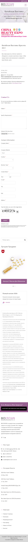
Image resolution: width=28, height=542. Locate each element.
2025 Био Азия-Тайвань (7, 479)
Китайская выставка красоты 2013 (14, 18)
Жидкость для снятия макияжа (9, 389)
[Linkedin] (5, 437)
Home (5, 16)
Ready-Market (20, 539)
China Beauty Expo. (17, 83)
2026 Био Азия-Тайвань (7, 472)
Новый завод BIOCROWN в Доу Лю (10, 485)
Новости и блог (11, 16)
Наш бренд (6, 522)
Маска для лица (12, 384)
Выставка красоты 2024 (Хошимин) (11, 498)
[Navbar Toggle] (25, 4)
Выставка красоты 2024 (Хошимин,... (11, 492)
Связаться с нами (6, 391)
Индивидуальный (7, 519)
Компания (5, 516)
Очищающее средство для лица (18, 386)
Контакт (5, 528)
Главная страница (8, 513)
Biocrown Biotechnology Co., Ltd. (17, 536)
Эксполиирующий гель (7, 386)
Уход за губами (13, 387)
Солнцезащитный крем (20, 384)
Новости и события (21, 16)
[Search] (25, 240)
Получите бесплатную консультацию (14, 408)
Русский (25, 1)
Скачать (7, 302)
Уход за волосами (6, 387)
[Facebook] (1, 437)
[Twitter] (3, 437)
